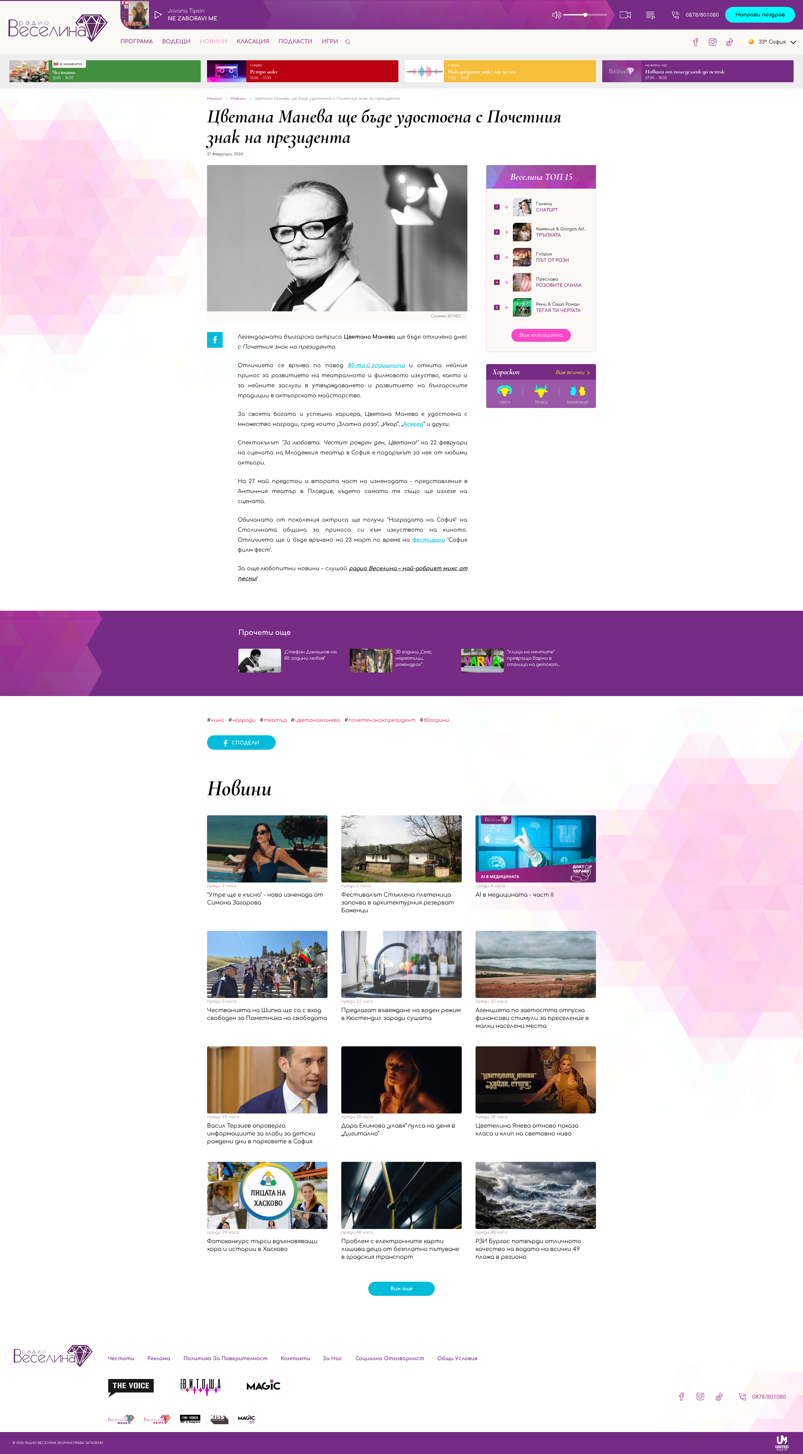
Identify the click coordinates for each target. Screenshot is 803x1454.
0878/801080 (702, 14)
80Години (436, 720)
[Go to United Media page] (782, 1442)
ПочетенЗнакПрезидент (382, 720)
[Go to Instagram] (712, 41)
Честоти (121, 1358)
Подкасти (295, 42)
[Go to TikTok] (727, 41)
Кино (217, 720)
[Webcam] (625, 14)
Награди (244, 720)
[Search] (348, 41)
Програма (136, 42)
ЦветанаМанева (317, 720)
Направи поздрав (760, 15)
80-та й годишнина (376, 365)
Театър (275, 720)
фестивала (428, 540)
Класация (253, 42)
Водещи (176, 42)
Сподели (245, 743)
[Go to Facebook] (695, 41)
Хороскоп (538, 372)
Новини (213, 42)
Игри (330, 42)
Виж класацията (541, 335)
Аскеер (413, 424)
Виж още (401, 1288)
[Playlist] (650, 14)
